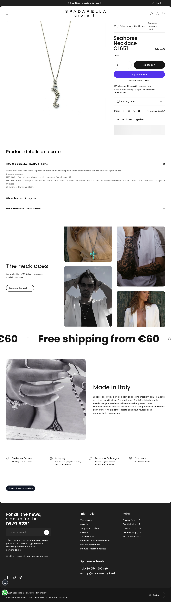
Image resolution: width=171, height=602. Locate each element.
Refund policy (11, 597)
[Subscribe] (46, 532)
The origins (86, 520)
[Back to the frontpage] (115, 26)
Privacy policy (63, 597)
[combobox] (158, 3)
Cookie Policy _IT (131, 524)
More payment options (139, 80)
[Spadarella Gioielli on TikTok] (20, 577)
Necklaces (139, 26)
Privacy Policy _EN (132, 528)
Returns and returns (90, 545)
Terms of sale (87, 536)
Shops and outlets (89, 528)
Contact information (24, 597)
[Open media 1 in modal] (56, 71)
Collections (125, 26)
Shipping (84, 524)
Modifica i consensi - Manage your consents (27, 556)
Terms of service (51, 597)
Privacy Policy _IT (131, 520)
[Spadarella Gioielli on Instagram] (14, 577)
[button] (5, 582)
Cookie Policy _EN (132, 532)
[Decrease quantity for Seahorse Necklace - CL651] (117, 65)
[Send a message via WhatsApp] (4, 592)
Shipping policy (38, 597)
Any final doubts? (157, 111)
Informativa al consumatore (94, 540)
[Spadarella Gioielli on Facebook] (7, 577)
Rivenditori (85, 532)
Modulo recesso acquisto (93, 549)
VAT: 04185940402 (132, 536)
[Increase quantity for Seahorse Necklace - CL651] (129, 65)
